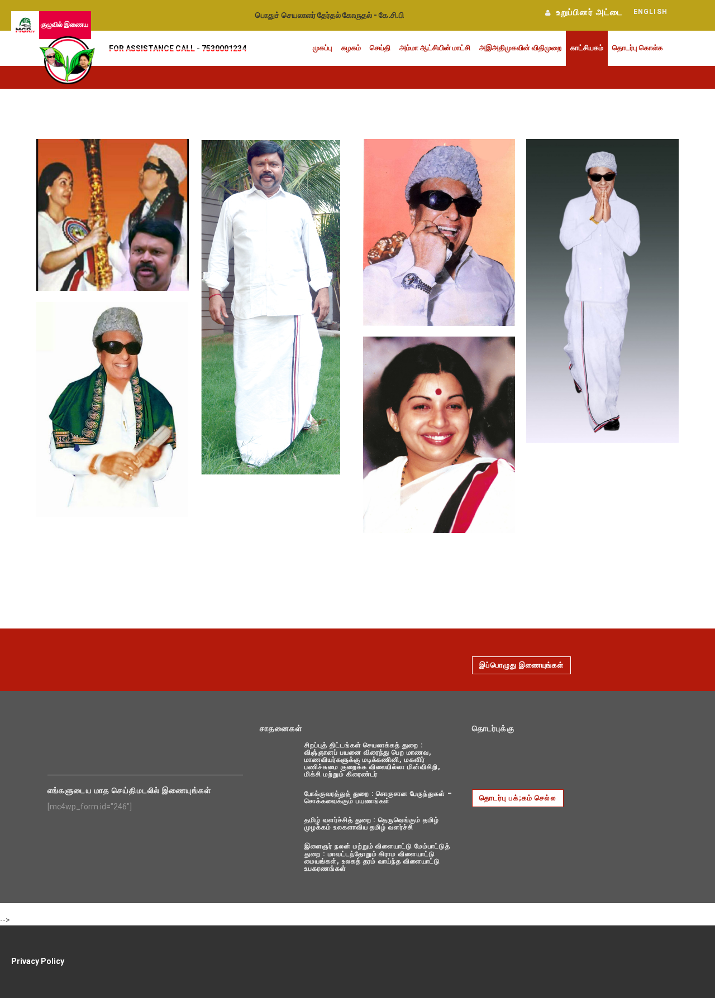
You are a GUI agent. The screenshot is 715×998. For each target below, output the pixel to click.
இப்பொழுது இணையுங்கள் (521, 665)
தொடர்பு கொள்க (637, 48)
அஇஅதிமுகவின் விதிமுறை (520, 48)
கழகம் (351, 48)
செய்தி (380, 48)
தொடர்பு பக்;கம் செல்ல (517, 798)
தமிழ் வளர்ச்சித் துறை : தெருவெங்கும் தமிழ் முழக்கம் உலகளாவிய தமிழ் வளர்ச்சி (371, 823)
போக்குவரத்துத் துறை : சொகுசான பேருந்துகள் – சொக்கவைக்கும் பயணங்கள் (378, 797)
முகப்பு (322, 48)
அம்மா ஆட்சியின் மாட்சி (434, 48)
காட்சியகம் (586, 48)
